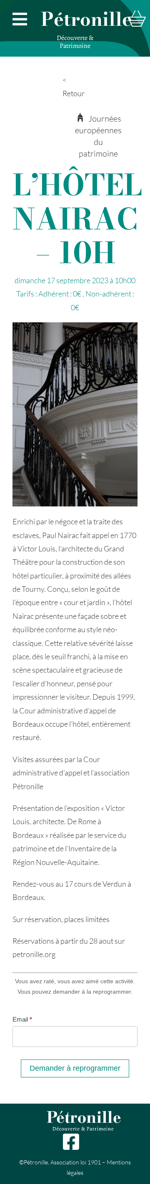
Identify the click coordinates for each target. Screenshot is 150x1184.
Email (22, 1019)
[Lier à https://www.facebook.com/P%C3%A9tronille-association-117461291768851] (70, 1142)
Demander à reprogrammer (75, 1068)
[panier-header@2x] (137, 14)
